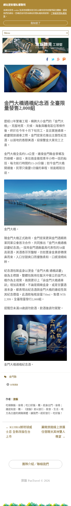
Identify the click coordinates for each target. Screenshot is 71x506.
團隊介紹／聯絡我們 (35, 464)
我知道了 (35, 23)
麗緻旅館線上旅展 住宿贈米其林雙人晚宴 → (53, 432)
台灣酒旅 (14, 385)
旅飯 (15, 399)
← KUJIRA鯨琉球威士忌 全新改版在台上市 (19, 432)
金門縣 (13, 376)
